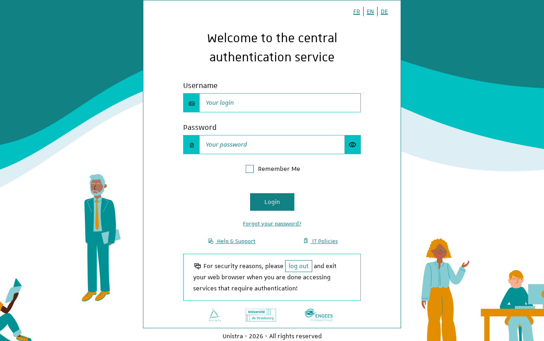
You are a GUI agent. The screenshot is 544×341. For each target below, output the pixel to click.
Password (200, 127)
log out (299, 266)
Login (272, 202)
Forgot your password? (272, 223)
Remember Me (279, 169)
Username (200, 85)
